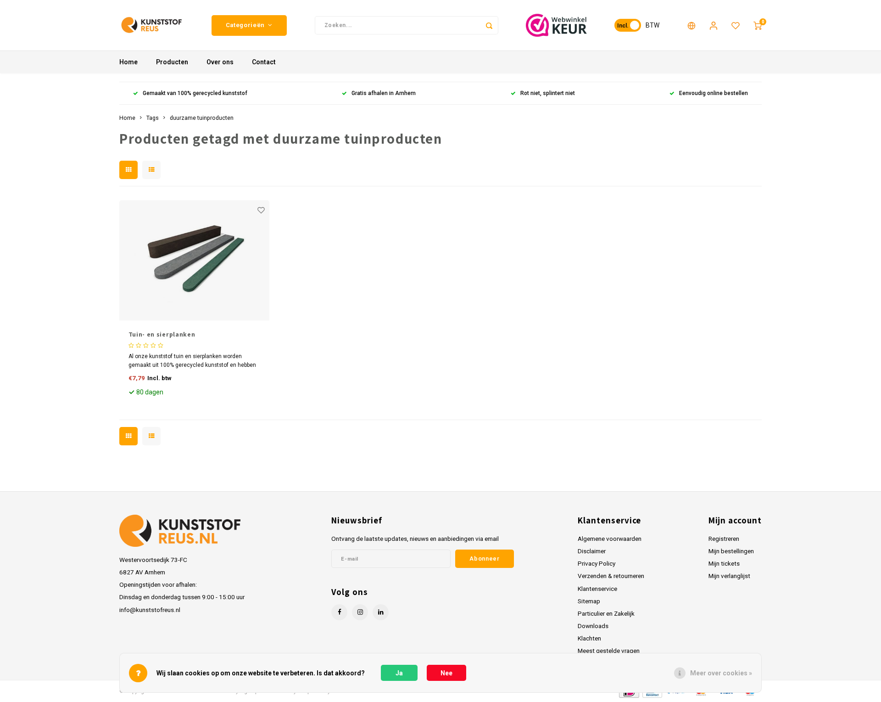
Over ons (220, 62)
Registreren (723, 538)
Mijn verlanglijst (729, 575)
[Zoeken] (489, 25)
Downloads (593, 625)
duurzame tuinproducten (202, 117)
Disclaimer (592, 551)
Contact (264, 62)
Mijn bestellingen (731, 551)
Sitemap (589, 601)
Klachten (589, 638)
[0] (757, 25)
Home (128, 62)
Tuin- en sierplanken (161, 334)
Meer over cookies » (721, 673)
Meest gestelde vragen (609, 650)
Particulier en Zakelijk (606, 613)
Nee (446, 673)
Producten (172, 62)
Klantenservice (597, 588)
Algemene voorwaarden (609, 538)
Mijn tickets (724, 563)
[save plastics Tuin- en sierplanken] (194, 260)
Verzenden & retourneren (611, 575)
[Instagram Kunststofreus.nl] (360, 612)
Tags (152, 117)
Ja (399, 673)
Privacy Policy (596, 563)
